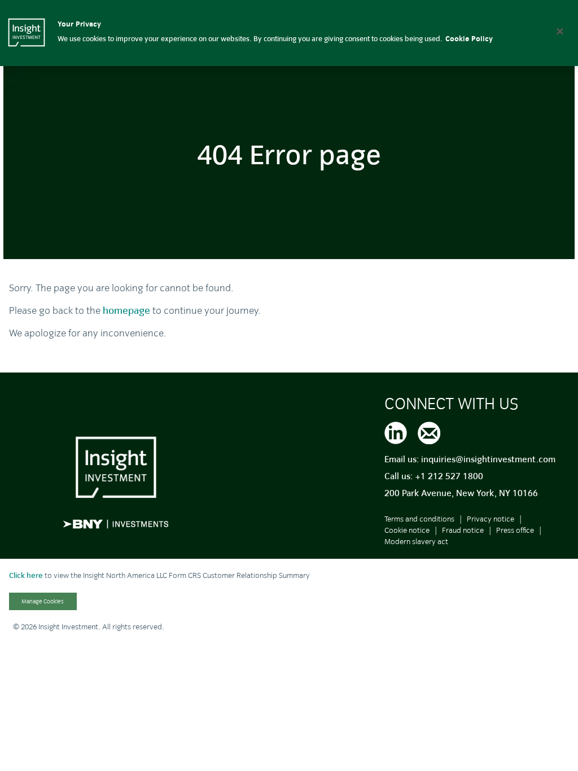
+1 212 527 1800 (449, 476)
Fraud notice (463, 530)
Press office (515, 530)
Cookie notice (407, 530)
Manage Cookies (42, 601)
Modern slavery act (416, 541)
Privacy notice (490, 519)
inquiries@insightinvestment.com (488, 459)
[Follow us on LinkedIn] (395, 431)
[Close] (560, 31)
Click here (26, 575)
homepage (126, 310)
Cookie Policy (469, 38)
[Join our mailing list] (429, 431)
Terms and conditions (419, 519)
